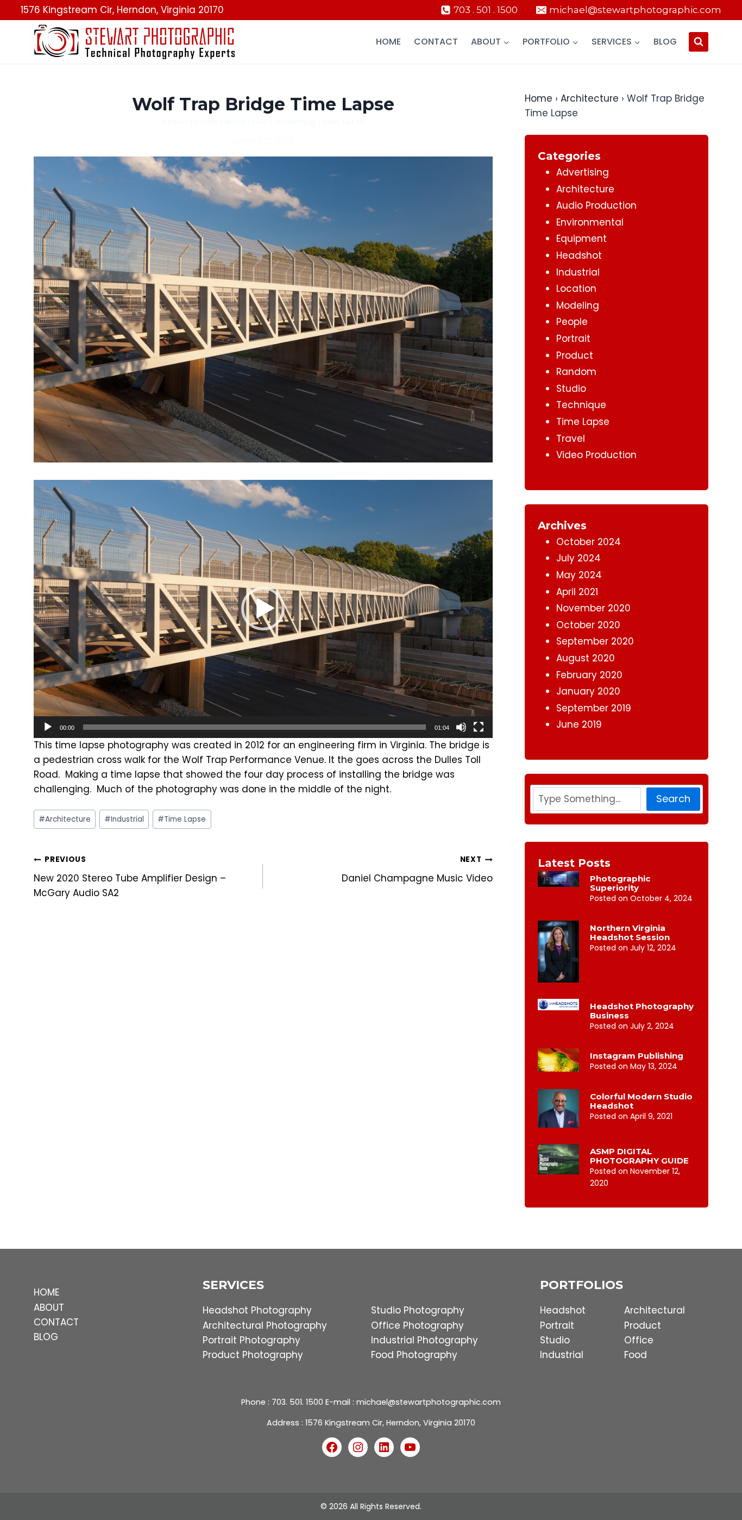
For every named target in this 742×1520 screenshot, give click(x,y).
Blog (665, 41)
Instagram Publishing (636, 1055)
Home (388, 41)
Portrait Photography (251, 1340)
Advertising (582, 172)
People (572, 321)
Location (576, 288)
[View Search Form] (698, 42)
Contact (436, 41)
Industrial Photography (424, 1340)
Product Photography (253, 1354)
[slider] (254, 727)
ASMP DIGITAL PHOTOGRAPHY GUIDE (639, 1156)
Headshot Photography (257, 1310)
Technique (295, 122)
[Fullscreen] (478, 727)
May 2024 (579, 574)
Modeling (577, 305)
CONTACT (56, 1322)
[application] (263, 609)
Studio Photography (417, 1310)
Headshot (579, 255)
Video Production (596, 454)
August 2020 (585, 658)
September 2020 (595, 641)
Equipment (581, 238)
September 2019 (593, 708)
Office (638, 1340)
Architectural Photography (265, 1325)
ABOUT (49, 1307)
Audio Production (596, 205)
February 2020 (589, 674)
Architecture (190, 122)
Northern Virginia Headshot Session (630, 932)
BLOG (46, 1336)
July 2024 (578, 558)
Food (635, 1354)
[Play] (47, 727)
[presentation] (558, 879)
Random (576, 371)
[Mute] (461, 727)
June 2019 (579, 724)
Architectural (654, 1310)
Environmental (590, 222)
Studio (571, 388)
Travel (570, 438)
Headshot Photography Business (642, 1011)
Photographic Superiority (620, 883)
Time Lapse (343, 122)
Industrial (246, 122)
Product (574, 355)
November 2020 (593, 608)
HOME (46, 1292)
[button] (263, 608)
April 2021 (577, 591)
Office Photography (417, 1325)
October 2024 (588, 541)
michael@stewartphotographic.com (428, 1402)
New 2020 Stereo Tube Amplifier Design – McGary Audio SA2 (130, 876)
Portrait (573, 338)
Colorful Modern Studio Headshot (641, 1101)
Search (673, 798)
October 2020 (588, 624)
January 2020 (588, 691)
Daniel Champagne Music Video (417, 869)
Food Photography (414, 1354)
